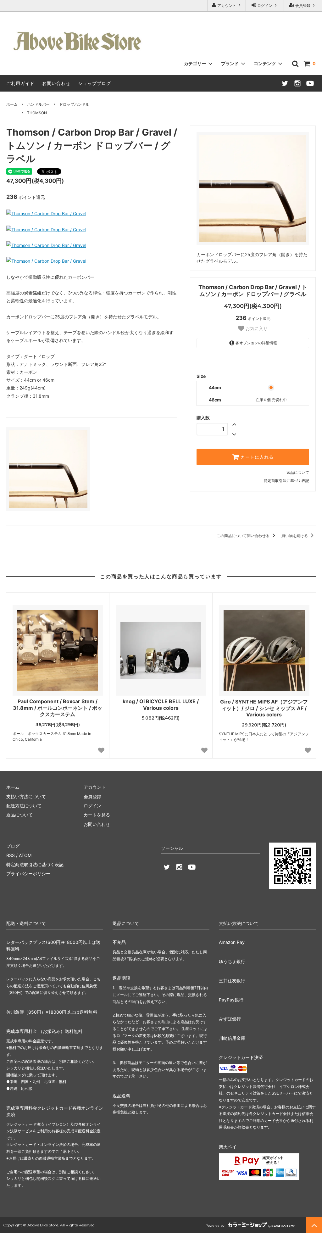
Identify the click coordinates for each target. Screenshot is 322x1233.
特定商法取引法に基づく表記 (35, 864)
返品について (297, 472)
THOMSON (37, 112)
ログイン (264, 5)
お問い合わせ (56, 83)
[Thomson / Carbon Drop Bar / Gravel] (46, 213)
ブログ (12, 846)
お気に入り (256, 328)
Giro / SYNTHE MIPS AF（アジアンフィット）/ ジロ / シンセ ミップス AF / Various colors (264, 708)
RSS (10, 855)
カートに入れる (256, 457)
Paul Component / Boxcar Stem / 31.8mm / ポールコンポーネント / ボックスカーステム (57, 708)
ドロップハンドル (74, 104)
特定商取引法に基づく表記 (286, 480)
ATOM (25, 855)
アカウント (226, 5)
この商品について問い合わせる (243, 535)
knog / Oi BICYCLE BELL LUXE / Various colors (161, 704)
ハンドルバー (38, 104)
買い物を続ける (295, 535)
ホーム (12, 104)
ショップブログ (94, 83)
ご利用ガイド (20, 83)
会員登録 (302, 5)
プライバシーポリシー (28, 873)
